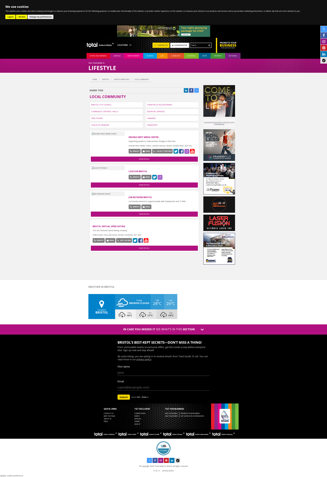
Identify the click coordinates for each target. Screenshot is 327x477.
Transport (152, 125)
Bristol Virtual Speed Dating (109, 226)
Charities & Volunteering (159, 104)
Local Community (141, 79)
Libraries (151, 118)
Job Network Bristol (140, 197)
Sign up (137, 424)
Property (218, 56)
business (150, 56)
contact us (108, 413)
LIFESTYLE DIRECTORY (121, 79)
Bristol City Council (101, 104)
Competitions (139, 413)
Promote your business (190, 413)
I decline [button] (21, 17)
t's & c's (156, 470)
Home (94, 79)
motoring (233, 56)
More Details (144, 159)
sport (204, 56)
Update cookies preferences (11, 475)
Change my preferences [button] (40, 17)
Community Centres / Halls (104, 111)
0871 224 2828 (125, 240)
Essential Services (156, 111)
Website (136, 151)
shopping (191, 56)
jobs (162, 56)
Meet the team (109, 416)
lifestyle (117, 56)
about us (107, 419)
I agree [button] (10, 17)
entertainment (134, 56)
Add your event (171, 416)
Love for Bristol (138, 171)
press (106, 421)
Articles (137, 419)
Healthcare (97, 118)
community (175, 56)
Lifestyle (105, 79)
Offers (137, 421)
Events (137, 416)
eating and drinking (98, 56)
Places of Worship (100, 125)
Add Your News (171, 413)
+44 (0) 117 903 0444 (164, 151)
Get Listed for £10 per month (192, 416)
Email (147, 151)
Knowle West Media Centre (144, 137)
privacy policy (168, 470)
